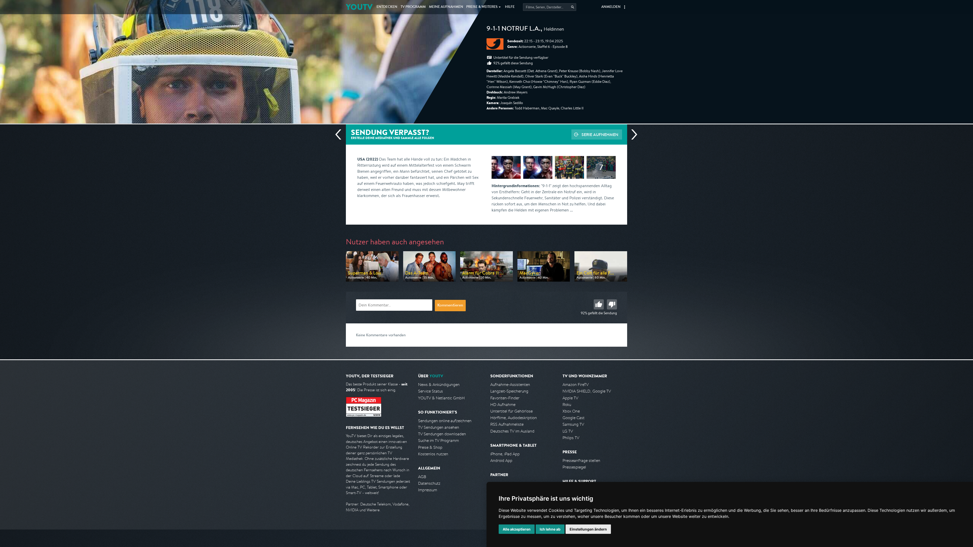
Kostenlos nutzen (433, 454)
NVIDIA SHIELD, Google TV (587, 391)
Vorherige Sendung (340, 134)
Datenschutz (429, 483)
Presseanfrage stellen (581, 460)
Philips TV (571, 437)
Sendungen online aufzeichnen (445, 420)
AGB (422, 476)
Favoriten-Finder (504, 398)
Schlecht (612, 304)
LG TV (568, 431)
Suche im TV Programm (438, 440)
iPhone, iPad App (505, 454)
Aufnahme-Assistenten (510, 384)
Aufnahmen (446, 7)
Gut (599, 304)
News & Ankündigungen (439, 384)
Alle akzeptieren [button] (517, 529)
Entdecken (387, 7)
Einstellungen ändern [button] (588, 529)
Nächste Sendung (632, 134)
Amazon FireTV (576, 384)
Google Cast (574, 417)
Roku (567, 404)
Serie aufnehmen (600, 134)
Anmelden (611, 7)
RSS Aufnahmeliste (506, 424)
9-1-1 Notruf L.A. (513, 29)
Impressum (427, 490)
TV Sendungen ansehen (438, 427)
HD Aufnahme (502, 404)
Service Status (430, 391)
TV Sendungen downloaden (442, 434)
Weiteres (482, 7)
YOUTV (359, 7)
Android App (501, 460)
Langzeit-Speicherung (509, 391)
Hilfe (510, 7)
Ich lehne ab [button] (550, 529)
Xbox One (571, 411)
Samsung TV (573, 424)
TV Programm (413, 7)
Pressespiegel (574, 467)
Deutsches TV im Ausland (512, 431)
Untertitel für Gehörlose (511, 411)
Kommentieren (450, 306)
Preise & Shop (430, 447)
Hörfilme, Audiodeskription (513, 417)
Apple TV (570, 398)
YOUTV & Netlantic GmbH (441, 398)
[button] (624, 7)
